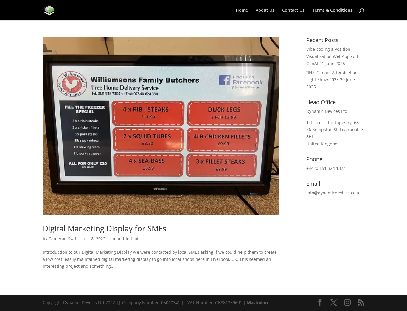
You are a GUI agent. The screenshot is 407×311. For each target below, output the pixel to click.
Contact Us (293, 10)
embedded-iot (124, 238)
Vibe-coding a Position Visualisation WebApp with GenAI (333, 56)
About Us (265, 10)
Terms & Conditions (332, 10)
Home (242, 10)
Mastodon (257, 302)
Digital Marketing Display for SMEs (104, 228)
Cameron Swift (63, 238)
